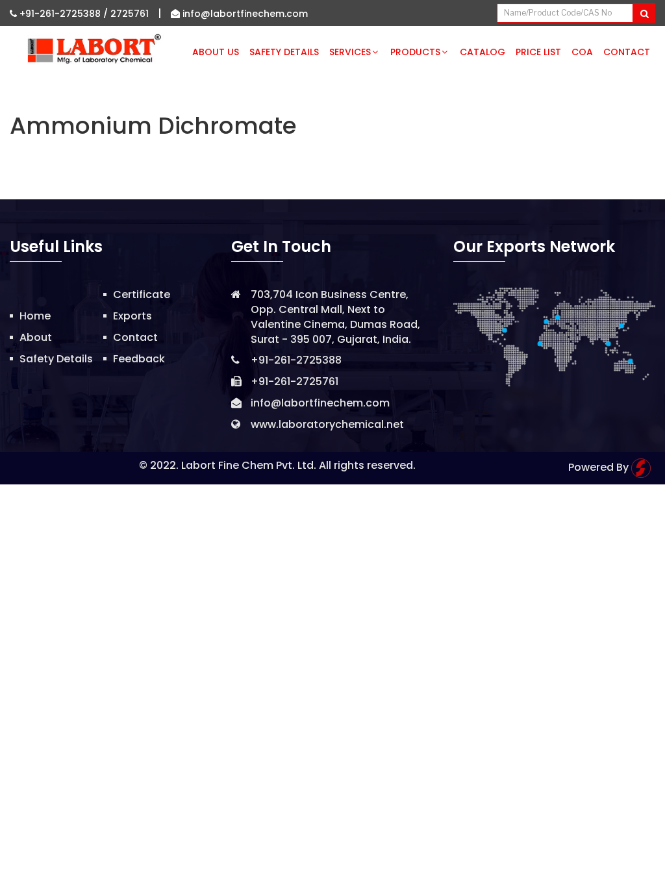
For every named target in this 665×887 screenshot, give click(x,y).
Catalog (482, 51)
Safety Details (284, 51)
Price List (538, 51)
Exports (132, 315)
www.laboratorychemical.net (327, 424)
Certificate (141, 294)
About (35, 337)
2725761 (129, 13)
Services (350, 51)
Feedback (139, 358)
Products (415, 51)
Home (35, 315)
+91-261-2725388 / (63, 13)
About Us (215, 51)
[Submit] (644, 13)
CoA (582, 51)
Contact (626, 51)
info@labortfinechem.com (244, 13)
